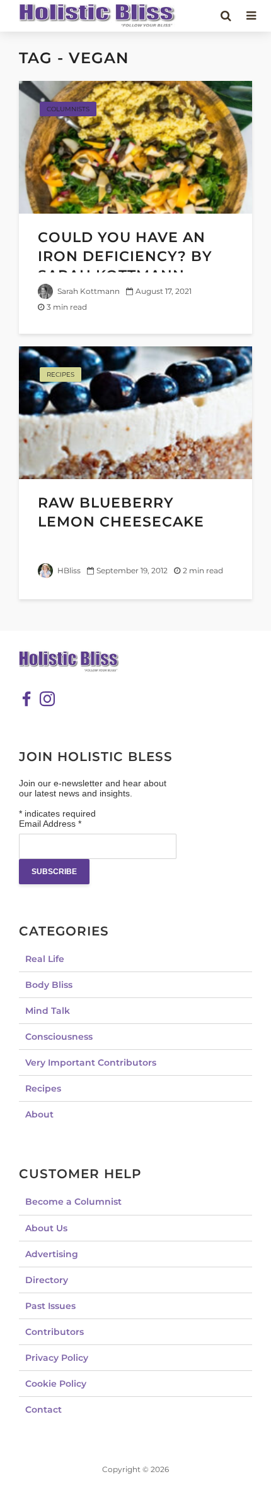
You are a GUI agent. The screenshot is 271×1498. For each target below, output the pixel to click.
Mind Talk (47, 1010)
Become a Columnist (73, 1201)
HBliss (68, 570)
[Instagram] (47, 699)
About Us (46, 1228)
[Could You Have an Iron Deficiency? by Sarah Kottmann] (135, 146)
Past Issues (50, 1306)
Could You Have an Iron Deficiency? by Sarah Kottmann (125, 256)
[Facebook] (26, 699)
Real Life (44, 959)
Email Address (50, 824)
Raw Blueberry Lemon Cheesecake (121, 512)
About (39, 1114)
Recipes (60, 374)
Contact (43, 1409)
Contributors (54, 1331)
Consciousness (59, 1036)
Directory (46, 1280)
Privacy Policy (56, 1357)
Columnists (68, 109)
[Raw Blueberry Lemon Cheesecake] (135, 412)
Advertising (51, 1254)
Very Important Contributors (90, 1062)
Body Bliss (48, 984)
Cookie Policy (55, 1383)
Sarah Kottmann (87, 291)
